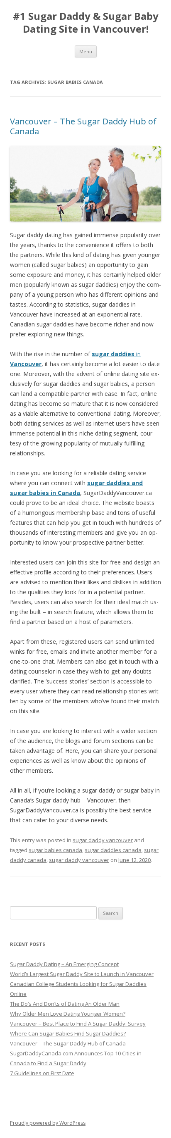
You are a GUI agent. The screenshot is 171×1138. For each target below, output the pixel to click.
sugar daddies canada (113, 850)
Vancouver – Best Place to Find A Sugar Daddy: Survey (78, 1023)
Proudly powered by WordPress (48, 1122)
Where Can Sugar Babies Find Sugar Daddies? (68, 1033)
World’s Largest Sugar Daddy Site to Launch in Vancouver (82, 974)
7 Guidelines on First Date (42, 1073)
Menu (85, 51)
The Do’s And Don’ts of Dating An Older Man (65, 1003)
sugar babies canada (55, 850)
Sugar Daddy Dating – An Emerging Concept (64, 964)
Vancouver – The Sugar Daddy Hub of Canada (83, 126)
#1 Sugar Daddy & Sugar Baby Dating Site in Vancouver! (86, 23)
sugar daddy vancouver (103, 840)
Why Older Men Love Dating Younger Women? (67, 1013)
